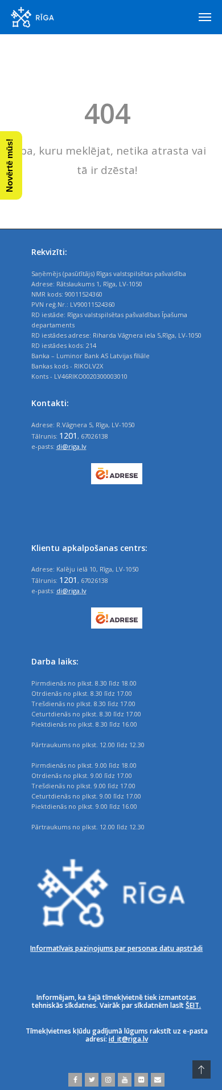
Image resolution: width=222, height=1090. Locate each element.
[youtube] (123, 1080)
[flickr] (139, 1080)
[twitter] (90, 1080)
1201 (68, 435)
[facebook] (75, 1080)
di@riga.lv (71, 446)
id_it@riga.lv (128, 1039)
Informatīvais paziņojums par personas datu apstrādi (116, 948)
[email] (156, 1080)
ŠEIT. (193, 1005)
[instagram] (106, 1080)
